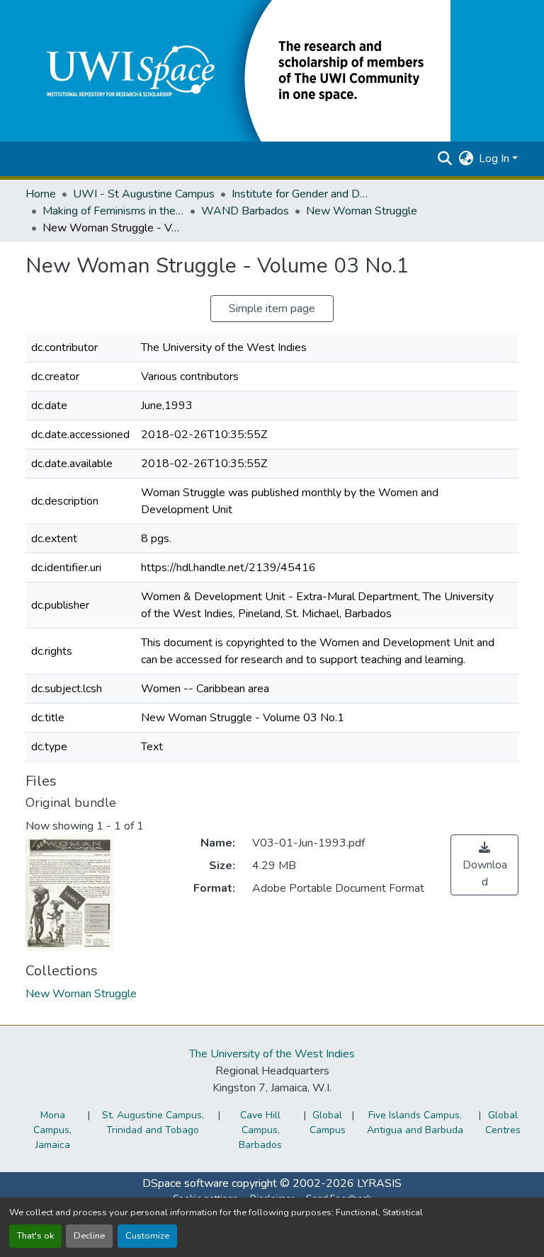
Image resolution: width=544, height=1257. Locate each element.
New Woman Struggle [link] (361, 211)
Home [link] (41, 194)
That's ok (35, 1235)
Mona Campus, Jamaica (52, 1130)
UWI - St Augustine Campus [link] (144, 194)
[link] (484, 864)
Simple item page (272, 308)
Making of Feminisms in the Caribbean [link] (113, 211)
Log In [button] (495, 158)
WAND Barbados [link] (245, 211)
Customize (147, 1235)
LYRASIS (379, 1183)
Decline (89, 1235)
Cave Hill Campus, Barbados (260, 1130)
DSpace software (185, 1183)
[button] (238, 70)
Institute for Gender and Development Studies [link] (302, 194)
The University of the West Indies (272, 1054)
